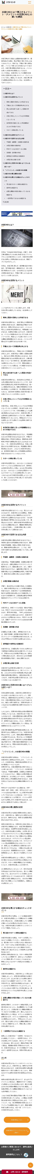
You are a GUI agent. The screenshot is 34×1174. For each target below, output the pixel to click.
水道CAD (8, 27)
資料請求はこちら (13, 1154)
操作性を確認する (12, 188)
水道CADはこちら (16, 1120)
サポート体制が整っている (15, 130)
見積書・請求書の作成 (13, 152)
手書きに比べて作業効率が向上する (18, 105)
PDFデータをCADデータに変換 (16, 149)
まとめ (6, 202)
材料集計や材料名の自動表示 (16, 156)
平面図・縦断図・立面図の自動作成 (18, 142)
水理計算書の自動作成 (13, 145)
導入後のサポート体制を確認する (17, 184)
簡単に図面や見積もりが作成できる (18, 102)
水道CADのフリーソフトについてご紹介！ (16, 1131)
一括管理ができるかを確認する (16, 198)
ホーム (3, 27)
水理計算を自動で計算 (13, 159)
